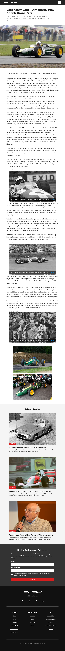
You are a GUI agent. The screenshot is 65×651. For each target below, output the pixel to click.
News (14, 619)
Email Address (15, 567)
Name (13, 561)
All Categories (14, 632)
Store (32, 619)
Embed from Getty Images (14, 169)
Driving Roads (14, 626)
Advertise (32, 626)
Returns (50, 622)
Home (14, 616)
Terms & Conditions (50, 626)
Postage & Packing (51, 619)
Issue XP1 (32, 616)
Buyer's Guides (14, 629)
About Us (32, 622)
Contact (51, 629)
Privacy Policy (50, 616)
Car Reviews (14, 622)
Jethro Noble (14, 73)
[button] (59, 2)
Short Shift (12, 443)
